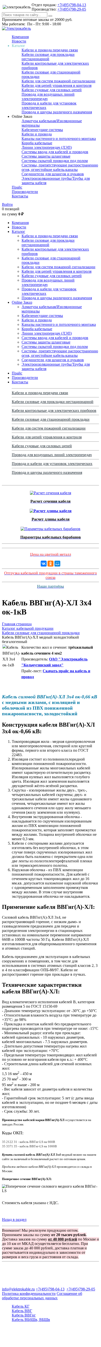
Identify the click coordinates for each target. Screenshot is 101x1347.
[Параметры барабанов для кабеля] (50, 527)
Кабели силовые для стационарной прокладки (50, 419)
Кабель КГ (20, 1306)
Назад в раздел (14, 1219)
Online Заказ (22, 302)
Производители (25, 192)
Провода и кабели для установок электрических (52, 464)
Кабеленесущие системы (42, 130)
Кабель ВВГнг (24, 1315)
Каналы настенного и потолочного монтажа (59, 138)
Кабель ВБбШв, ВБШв (31, 1319)
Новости (19, 41)
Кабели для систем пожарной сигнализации (58, 81)
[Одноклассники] (50, 564)
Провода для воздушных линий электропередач (52, 455)
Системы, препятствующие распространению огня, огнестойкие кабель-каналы (60, 167)
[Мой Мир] (57, 564)
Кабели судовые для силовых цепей (52, 90)
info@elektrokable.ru (18, 1289)
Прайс (17, 187)
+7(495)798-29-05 (71, 9)
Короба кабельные (37, 143)
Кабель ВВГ (22, 1311)
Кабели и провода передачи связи (50, 50)
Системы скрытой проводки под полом (55, 161)
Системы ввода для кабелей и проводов (55, 152)
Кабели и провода (37, 134)
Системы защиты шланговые (46, 156)
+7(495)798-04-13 (71, 5)
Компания (20, 37)
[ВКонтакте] (44, 564)
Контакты (20, 196)
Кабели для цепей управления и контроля (56, 85)
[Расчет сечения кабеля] (50, 492)
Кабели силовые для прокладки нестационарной (48, 56)
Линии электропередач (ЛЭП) (47, 147)
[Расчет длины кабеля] (51, 510)
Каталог (18, 231)
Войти (7, 204)
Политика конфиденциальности (29, 1293)
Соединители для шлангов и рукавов (53, 174)
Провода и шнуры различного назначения (57, 112)
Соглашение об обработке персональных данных (42, 1295)
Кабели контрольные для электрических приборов (54, 410)
